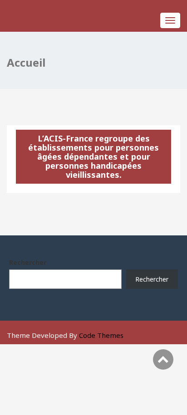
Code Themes (101, 335)
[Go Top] (163, 359)
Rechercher (27, 262)
